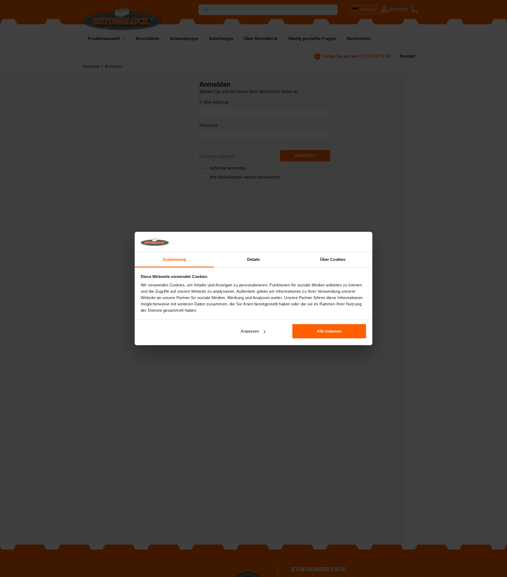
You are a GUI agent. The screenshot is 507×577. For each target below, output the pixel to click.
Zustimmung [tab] (174, 259)
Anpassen (250, 331)
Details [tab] (253, 259)
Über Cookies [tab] (332, 259)
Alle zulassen (329, 331)
